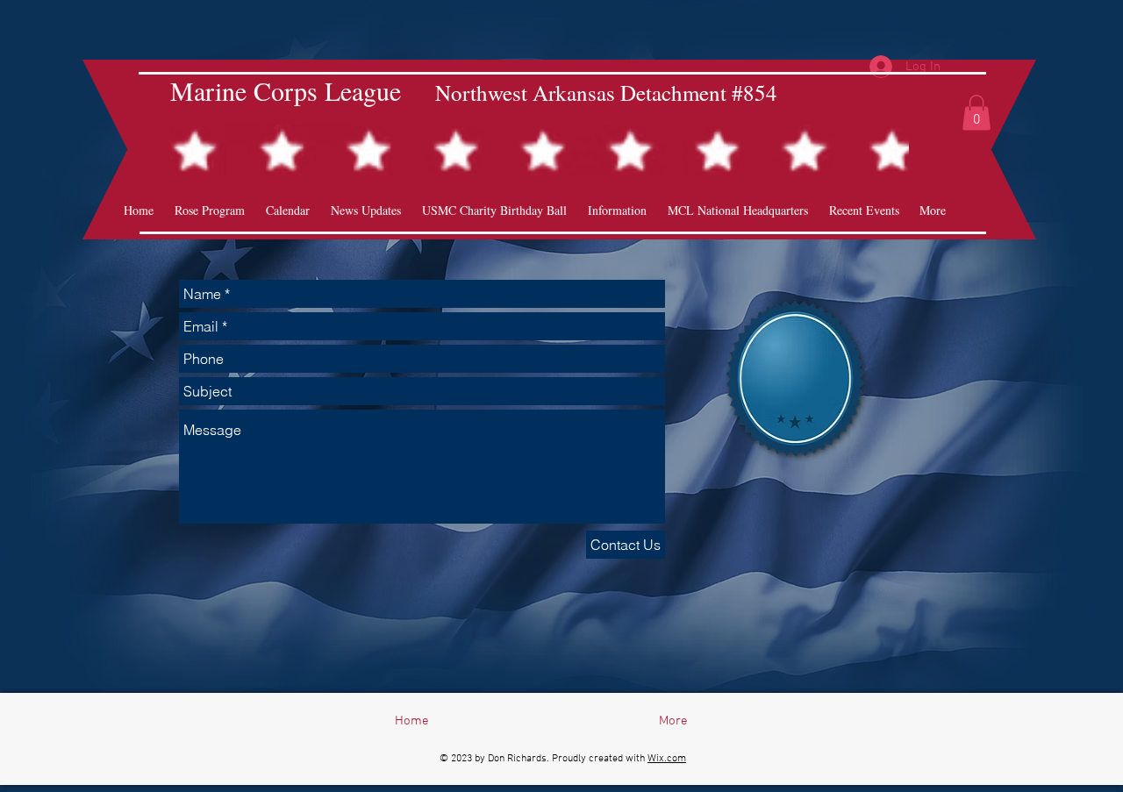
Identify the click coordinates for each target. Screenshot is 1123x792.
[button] (976, 113)
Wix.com (666, 759)
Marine (208, 90)
